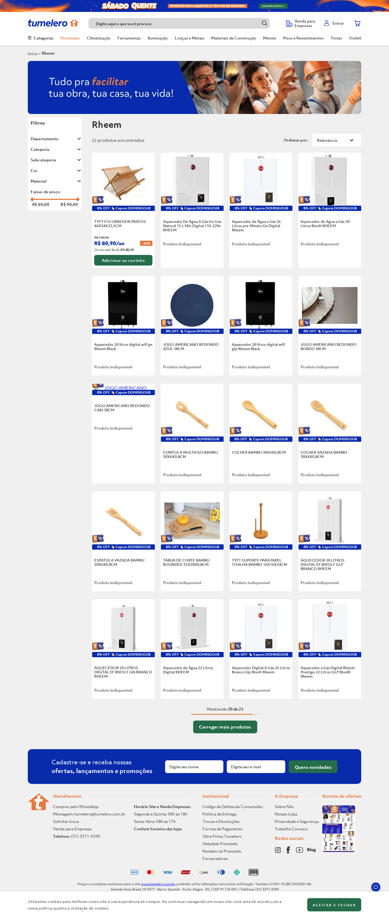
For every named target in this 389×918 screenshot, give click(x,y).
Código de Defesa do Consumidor (232, 806)
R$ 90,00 (69, 204)
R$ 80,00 (40, 204)
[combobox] (184, 23)
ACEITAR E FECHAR (334, 905)
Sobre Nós (284, 806)
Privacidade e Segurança (297, 821)
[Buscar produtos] (264, 23)
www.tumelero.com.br (158, 884)
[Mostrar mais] (225, 727)
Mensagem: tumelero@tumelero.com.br (89, 814)
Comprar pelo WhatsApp (75, 806)
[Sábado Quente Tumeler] (194, 6)
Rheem (48, 53)
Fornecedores (215, 858)
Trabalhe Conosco (291, 828)
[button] (375, 887)
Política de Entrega (219, 814)
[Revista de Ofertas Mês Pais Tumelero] (338, 850)
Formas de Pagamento (222, 828)
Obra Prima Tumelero (221, 836)
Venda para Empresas (72, 828)
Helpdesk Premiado (220, 843)
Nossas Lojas (286, 814)
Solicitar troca (66, 821)
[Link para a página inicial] (33, 53)
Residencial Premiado (221, 851)
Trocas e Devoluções (220, 821)
